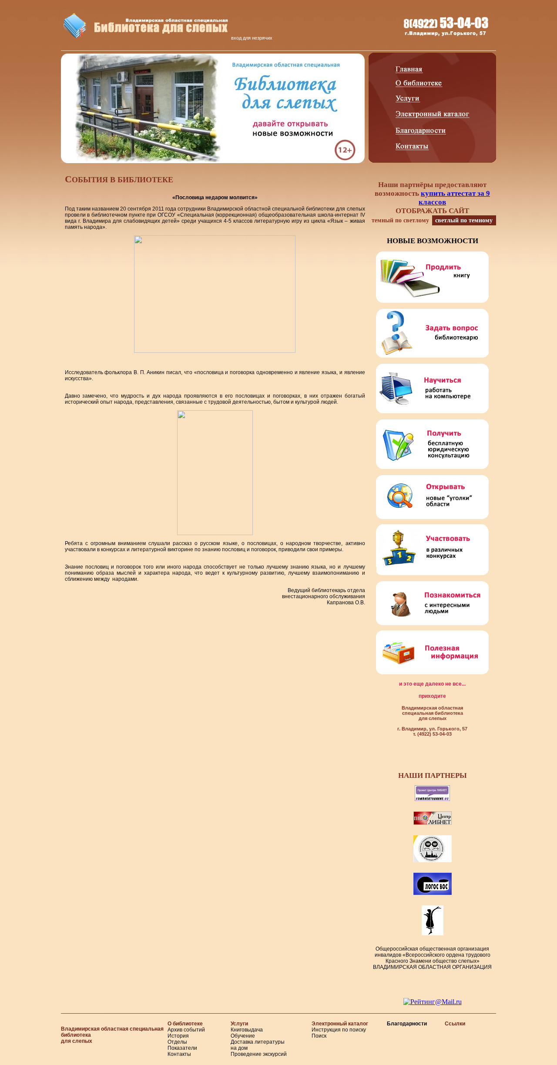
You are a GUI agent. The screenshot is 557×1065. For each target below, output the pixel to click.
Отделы (177, 1042)
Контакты (179, 1054)
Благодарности (407, 1024)
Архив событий (186, 1030)
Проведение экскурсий (259, 1054)
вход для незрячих (251, 37)
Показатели (182, 1048)
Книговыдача (247, 1030)
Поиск (319, 1036)
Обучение (243, 1036)
